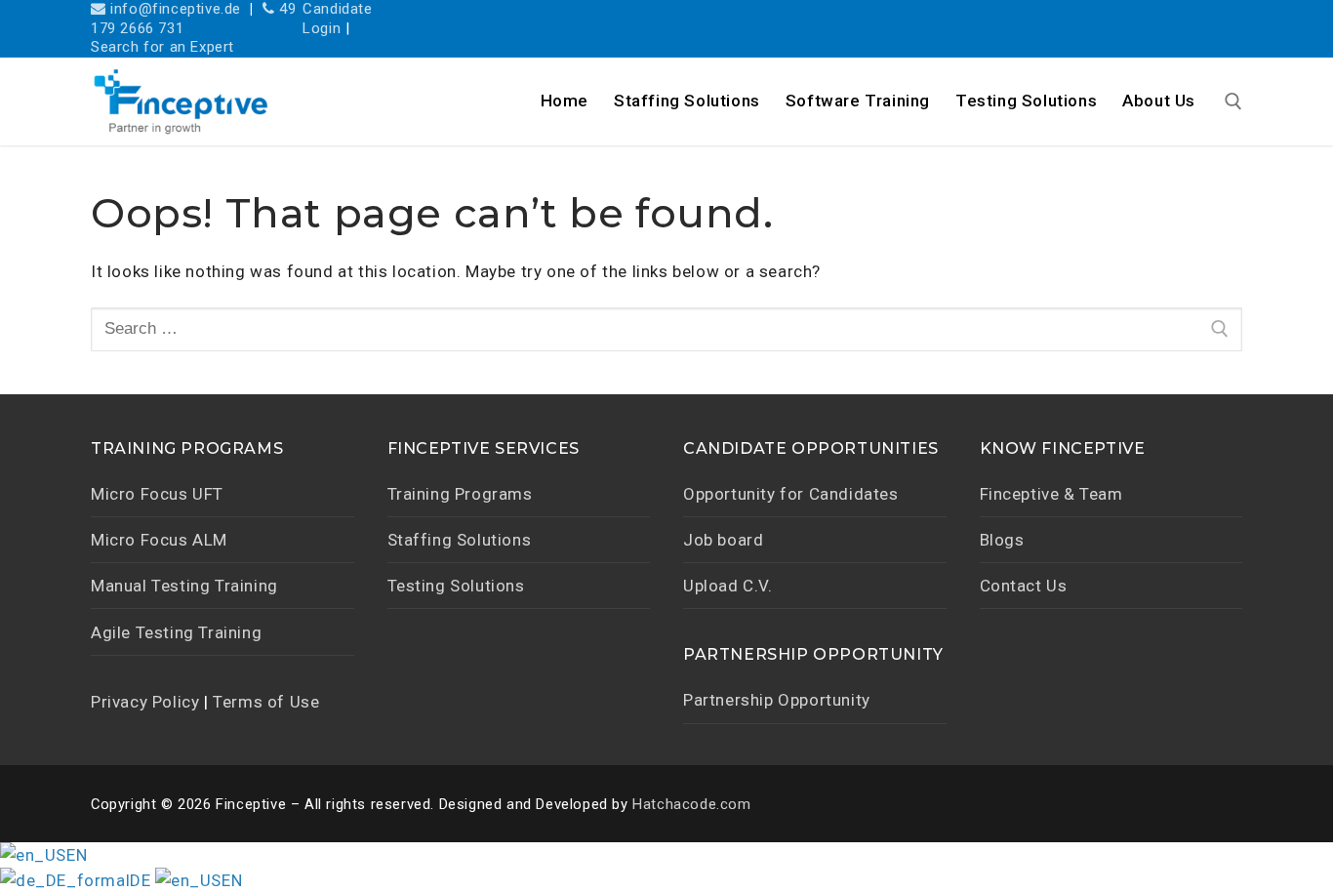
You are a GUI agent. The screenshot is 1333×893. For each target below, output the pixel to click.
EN (76, 855)
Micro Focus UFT (157, 494)
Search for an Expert (162, 47)
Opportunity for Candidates (791, 494)
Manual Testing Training (184, 585)
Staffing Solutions (459, 539)
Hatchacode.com (691, 804)
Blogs (1002, 539)
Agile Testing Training (176, 632)
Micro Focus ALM (159, 539)
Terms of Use (266, 701)
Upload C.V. (728, 585)
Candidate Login (337, 18)
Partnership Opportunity (776, 700)
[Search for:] (666, 328)
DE (142, 880)
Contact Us (1024, 585)
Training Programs (460, 494)
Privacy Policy (145, 701)
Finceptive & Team (1051, 494)
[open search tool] (1233, 101)
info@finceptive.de (173, 9)
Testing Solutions (456, 585)
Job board (723, 539)
